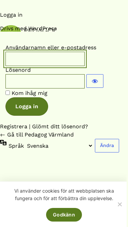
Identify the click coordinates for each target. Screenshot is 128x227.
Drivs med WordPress (28, 28)
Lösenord (18, 70)
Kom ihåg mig (29, 93)
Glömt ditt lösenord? (60, 126)
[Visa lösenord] (94, 81)
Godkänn (64, 214)
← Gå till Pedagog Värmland (37, 134)
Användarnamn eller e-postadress (50, 47)
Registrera (13, 126)
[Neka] (119, 204)
